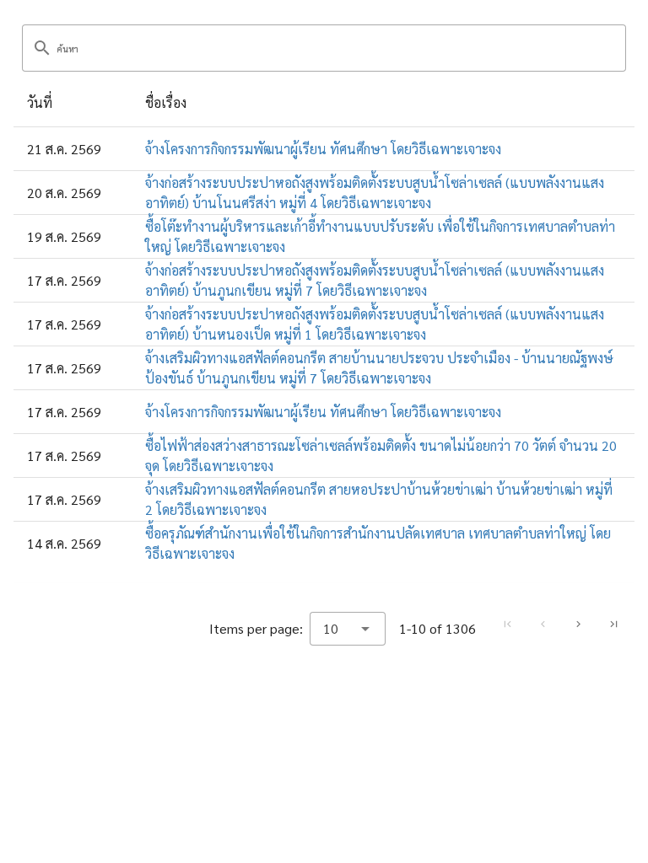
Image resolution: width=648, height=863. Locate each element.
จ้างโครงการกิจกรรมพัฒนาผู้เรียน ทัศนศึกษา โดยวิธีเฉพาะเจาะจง (323, 149)
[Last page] (613, 624)
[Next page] (578, 624)
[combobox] (348, 629)
